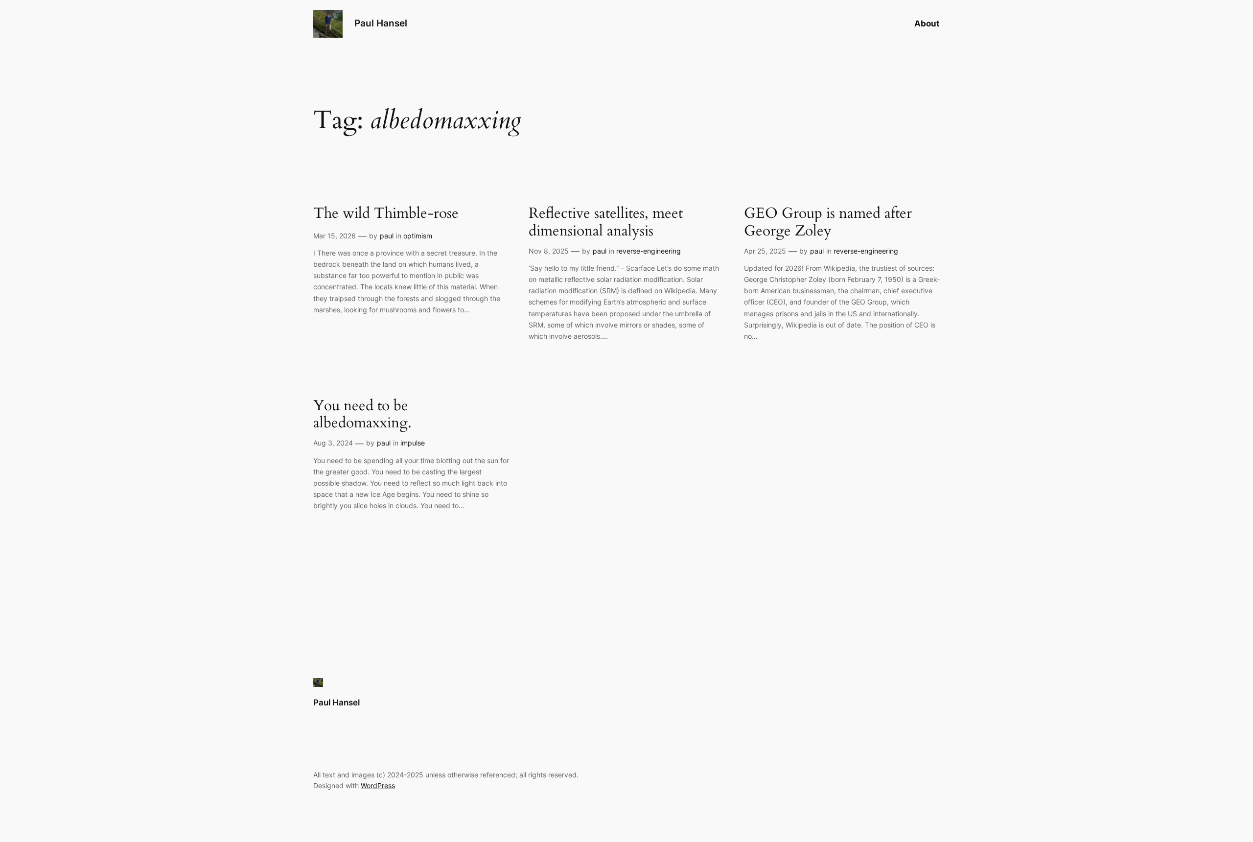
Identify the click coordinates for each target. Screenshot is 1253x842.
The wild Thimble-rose (386, 214)
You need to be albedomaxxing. (362, 415)
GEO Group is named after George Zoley (828, 222)
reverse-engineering (648, 251)
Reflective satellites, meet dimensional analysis (606, 222)
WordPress (378, 785)
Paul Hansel (380, 23)
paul (387, 236)
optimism (417, 236)
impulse (412, 443)
